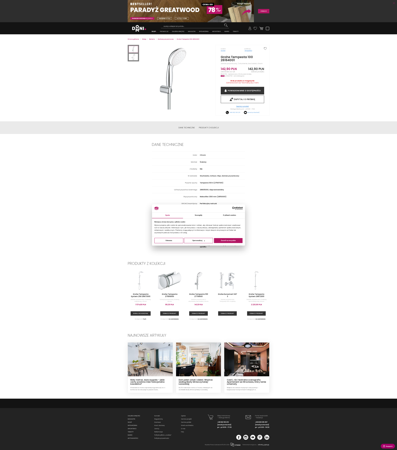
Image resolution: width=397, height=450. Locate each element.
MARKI (226, 31)
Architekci (132, 429)
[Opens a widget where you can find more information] (388, 446)
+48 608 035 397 (261, 422)
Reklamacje (158, 432)
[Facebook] (238, 439)
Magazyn (131, 419)
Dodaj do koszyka (140, 313)
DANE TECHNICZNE (186, 128)
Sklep (130, 422)
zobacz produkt (169, 313)
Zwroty (156, 429)
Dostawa (157, 422)
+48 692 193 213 (234, 112)
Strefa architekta (187, 425)
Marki (130, 435)
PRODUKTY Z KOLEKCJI (209, 128)
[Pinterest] (259, 439)
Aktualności (133, 438)
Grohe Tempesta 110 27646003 (285, 295)
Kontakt (157, 416)
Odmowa (169, 240)
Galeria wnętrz (134, 416)
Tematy (130, 432)
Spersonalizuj (197, 240)
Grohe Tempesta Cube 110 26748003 (343, 295)
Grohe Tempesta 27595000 (169, 295)
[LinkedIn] (266, 439)
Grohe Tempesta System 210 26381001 (314, 295)
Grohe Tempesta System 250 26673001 (140, 295)
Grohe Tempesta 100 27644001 (372, 295)
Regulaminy (158, 419)
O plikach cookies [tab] (229, 215)
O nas (183, 429)
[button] (133, 49)
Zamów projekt (186, 419)
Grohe (223, 50)
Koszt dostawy (159, 425)
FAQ (182, 432)
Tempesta (248, 50)
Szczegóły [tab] (198, 215)
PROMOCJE (164, 31)
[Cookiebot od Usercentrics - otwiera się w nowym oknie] (234, 208)
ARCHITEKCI (216, 31)
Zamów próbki (186, 422)
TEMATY (236, 31)
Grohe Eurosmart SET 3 (227, 295)
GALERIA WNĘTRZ (178, 31)
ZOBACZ (264, 11)
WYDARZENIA (204, 31)
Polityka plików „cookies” (163, 435)
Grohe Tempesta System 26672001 (256, 295)
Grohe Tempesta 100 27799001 (198, 295)
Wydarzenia (132, 425)
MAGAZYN (191, 31)
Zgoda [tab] (167, 215)
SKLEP (154, 31)
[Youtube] (252, 439)
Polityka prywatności (161, 438)
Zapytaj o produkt (242, 106)
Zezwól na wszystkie (228, 240)
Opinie (183, 416)
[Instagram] (245, 439)
